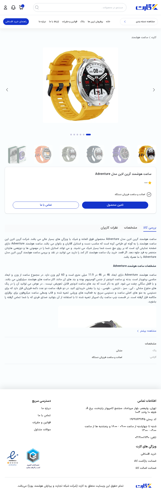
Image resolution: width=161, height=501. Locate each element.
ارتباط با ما (54, 21)
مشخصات (130, 227)
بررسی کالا (149, 227)
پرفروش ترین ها (95, 21)
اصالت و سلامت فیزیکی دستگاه (130, 194)
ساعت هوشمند (139, 37)
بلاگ (82, 21)
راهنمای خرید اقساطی (16, 21)
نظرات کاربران (109, 227)
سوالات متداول (42, 430)
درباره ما (42, 21)
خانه (108, 21)
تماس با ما (44, 416)
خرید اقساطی (148, 454)
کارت (153, 37)
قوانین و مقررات (69, 21)
